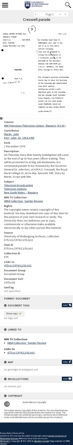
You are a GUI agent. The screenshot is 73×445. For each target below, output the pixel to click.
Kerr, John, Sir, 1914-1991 (19, 138)
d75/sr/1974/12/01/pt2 (21, 352)
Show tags (12, 313)
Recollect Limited (41, 441)
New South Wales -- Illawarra (21, 192)
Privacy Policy (6, 433)
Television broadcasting (18, 185)
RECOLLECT (5, 441)
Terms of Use (18, 433)
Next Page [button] (66, 14)
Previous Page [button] (36, 14)
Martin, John (11, 134)
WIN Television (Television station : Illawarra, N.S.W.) (34, 125)
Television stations (15, 189)
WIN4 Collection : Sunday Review (26, 343)
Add (65, 305)
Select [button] (61, 14)
